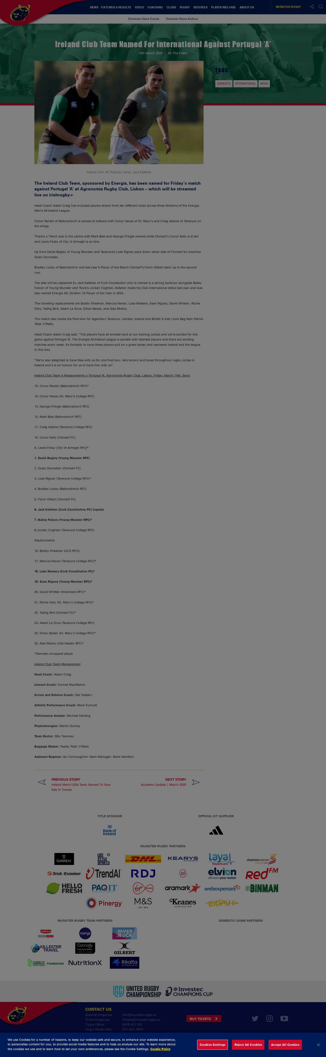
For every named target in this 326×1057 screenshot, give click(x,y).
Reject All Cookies (248, 1045)
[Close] (318, 1045)
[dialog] (163, 1045)
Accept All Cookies (285, 1045)
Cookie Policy (160, 1049)
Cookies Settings (212, 1045)
